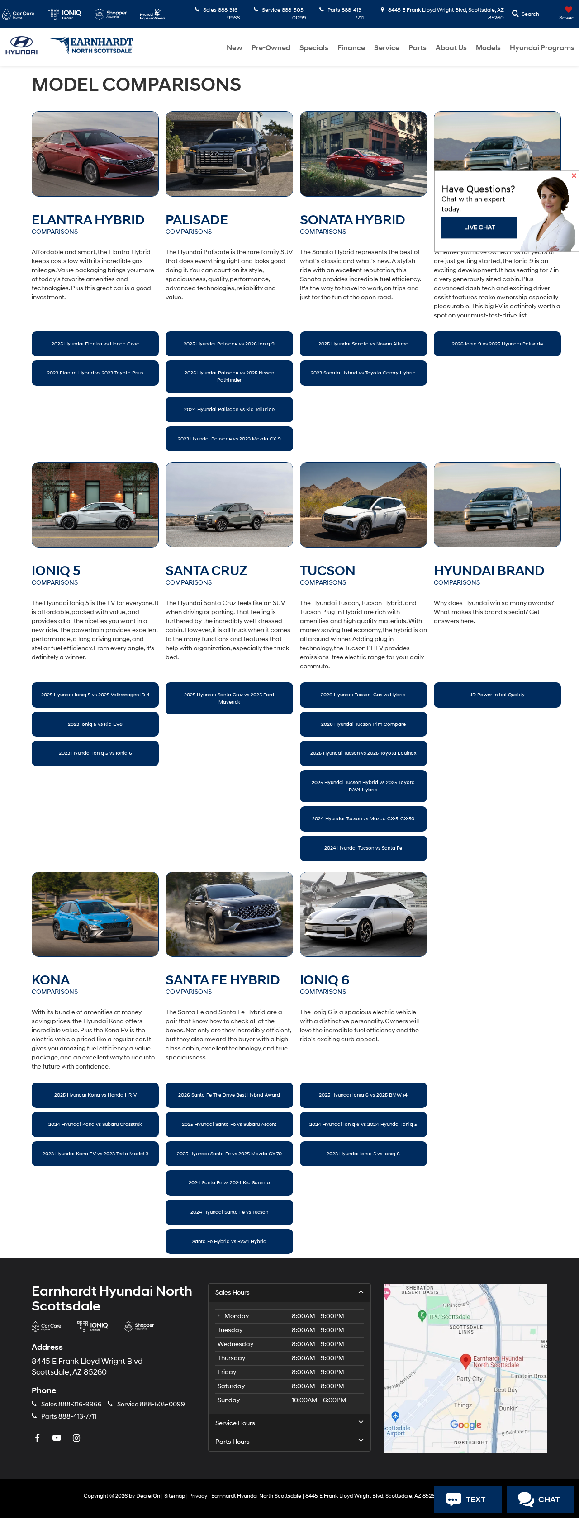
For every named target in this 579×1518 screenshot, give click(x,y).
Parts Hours (232, 1442)
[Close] (574, 314)
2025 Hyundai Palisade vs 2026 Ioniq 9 (229, 344)
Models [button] (488, 47)
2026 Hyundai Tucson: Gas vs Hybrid (363, 695)
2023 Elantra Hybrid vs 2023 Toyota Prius (95, 373)
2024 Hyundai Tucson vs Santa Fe (363, 848)
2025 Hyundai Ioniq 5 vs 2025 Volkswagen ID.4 (95, 695)
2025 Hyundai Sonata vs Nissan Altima (363, 344)
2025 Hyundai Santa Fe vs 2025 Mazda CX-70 (229, 1154)
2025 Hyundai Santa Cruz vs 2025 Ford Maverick (229, 698)
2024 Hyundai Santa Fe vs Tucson (229, 1212)
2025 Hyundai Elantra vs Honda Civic (95, 344)
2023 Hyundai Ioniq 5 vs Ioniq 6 (95, 753)
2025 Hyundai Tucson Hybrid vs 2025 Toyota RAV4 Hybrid (363, 786)
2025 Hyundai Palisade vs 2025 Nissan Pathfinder (229, 376)
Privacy (198, 1496)
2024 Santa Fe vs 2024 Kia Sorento (229, 1183)
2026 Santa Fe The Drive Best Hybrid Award (229, 1095)
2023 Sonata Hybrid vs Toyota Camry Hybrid (363, 373)
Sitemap (174, 1496)
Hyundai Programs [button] (542, 47)
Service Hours (235, 1423)
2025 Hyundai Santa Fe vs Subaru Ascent (229, 1124)
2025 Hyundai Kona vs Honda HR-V (95, 1095)
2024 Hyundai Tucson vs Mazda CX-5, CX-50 (363, 819)
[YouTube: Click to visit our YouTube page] (58, 1438)
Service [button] (386, 47)
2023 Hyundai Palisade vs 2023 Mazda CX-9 (229, 439)
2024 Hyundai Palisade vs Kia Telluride (229, 409)
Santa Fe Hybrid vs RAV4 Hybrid (229, 1241)
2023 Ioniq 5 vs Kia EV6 (95, 724)
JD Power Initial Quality (497, 695)
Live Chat (479, 365)
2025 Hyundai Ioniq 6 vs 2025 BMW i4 (363, 1095)
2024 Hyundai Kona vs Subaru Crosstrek (95, 1124)
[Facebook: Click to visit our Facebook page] (38, 1438)
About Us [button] (451, 47)
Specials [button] (313, 47)
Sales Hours (232, 1292)
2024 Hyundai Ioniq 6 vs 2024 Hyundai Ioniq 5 (363, 1124)
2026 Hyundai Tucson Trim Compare (363, 724)
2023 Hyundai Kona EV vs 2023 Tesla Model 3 (95, 1154)
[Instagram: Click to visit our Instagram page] (77, 1438)
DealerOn (148, 1496)
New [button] (234, 47)
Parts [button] (417, 47)
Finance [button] (351, 47)
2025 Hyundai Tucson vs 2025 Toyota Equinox (363, 753)
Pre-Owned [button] (271, 47)
